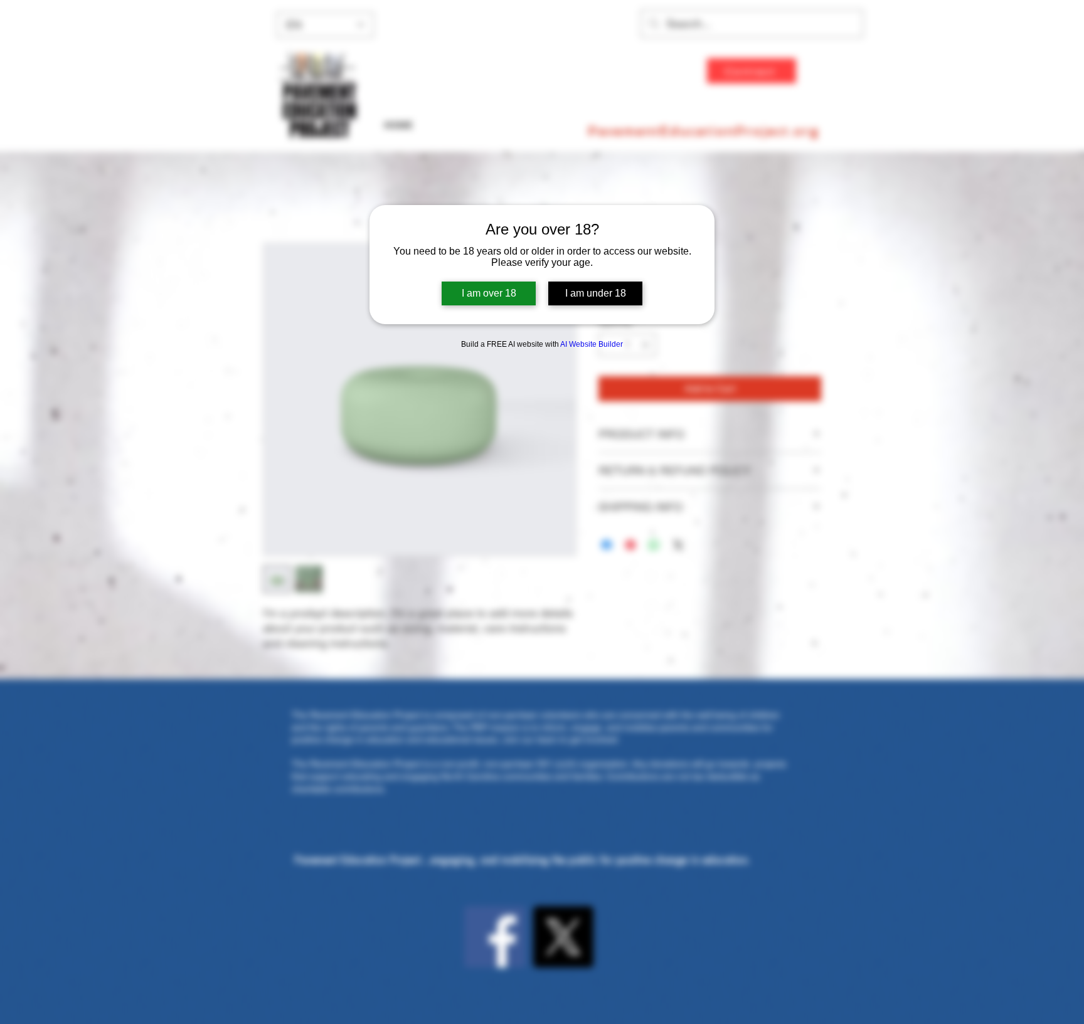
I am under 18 (595, 293)
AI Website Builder (591, 344)
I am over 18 (489, 293)
